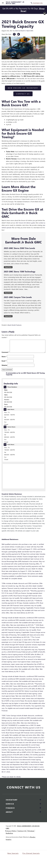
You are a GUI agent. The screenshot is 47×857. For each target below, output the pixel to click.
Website (4, 365)
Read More (8, 267)
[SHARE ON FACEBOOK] (14, 34)
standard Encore (22, 69)
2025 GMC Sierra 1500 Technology (19, 271)
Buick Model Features (15, 325)
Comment (5, 352)
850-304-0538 (8, 392)
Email (4, 361)
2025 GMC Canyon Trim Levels (18, 297)
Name (4, 356)
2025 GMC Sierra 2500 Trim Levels (19, 248)
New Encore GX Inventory (23, 88)
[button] (44, 13)
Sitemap (31, 831)
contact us (42, 223)
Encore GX (40, 69)
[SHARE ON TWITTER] (18, 34)
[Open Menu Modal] (3, 3)
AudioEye (9, 833)
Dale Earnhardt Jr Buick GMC (24, 31)
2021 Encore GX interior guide (25, 223)
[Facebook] (23, 792)
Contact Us (23, 94)
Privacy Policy (11, 831)
